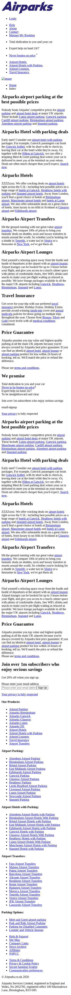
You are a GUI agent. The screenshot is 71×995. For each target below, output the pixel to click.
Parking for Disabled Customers (28, 926)
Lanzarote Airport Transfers (25, 905)
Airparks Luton (18, 723)
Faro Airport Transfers (22, 863)
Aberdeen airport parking (17, 123)
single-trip (36, 310)
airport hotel (33, 350)
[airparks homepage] (27, 12)
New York (23, 244)
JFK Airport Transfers (22, 901)
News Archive (17, 946)
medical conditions (44, 320)
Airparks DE (16, 726)
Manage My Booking (22, 35)
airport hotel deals (27, 113)
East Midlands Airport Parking (27, 768)
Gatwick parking (56, 116)
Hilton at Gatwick (33, 153)
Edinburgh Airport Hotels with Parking (32, 828)
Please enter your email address (20, 684)
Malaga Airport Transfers (24, 867)
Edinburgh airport (25, 210)
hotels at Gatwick (29, 190)
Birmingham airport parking (46, 120)
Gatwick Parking (19, 775)
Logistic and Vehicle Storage (26, 930)
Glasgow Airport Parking (24, 779)
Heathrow (58, 284)
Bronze (46, 317)
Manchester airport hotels (26, 200)
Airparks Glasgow (20, 719)
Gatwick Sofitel (15, 146)
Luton (37, 287)
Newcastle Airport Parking (25, 796)
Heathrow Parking (20, 782)
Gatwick (45, 284)
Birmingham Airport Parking (26, 762)
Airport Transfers (19, 743)
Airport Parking (18, 709)
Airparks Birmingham (22, 712)
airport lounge (59, 263)
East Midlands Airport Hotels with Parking (34, 824)
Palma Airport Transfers (23, 870)
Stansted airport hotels (29, 193)
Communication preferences (26, 970)
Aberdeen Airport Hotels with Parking (32, 814)
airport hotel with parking (47, 139)
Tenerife (20, 240)
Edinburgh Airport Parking (25, 772)
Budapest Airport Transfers (25, 887)
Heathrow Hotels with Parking (27, 838)
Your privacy (9, 413)
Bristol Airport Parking (22, 765)
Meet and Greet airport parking (27, 919)
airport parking (10, 354)
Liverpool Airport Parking (24, 789)
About (13, 28)
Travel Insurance (19, 72)
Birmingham (9, 287)
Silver (56, 317)
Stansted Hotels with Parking (26, 848)
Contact (13, 31)
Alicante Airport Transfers (24, 877)
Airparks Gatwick (19, 716)
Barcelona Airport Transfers (25, 874)
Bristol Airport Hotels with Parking (30, 821)
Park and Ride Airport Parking (27, 923)
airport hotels (56, 183)
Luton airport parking (31, 116)
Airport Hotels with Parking (25, 65)
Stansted (23, 287)
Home (12, 85)
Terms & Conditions (21, 960)
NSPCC (14, 953)
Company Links (18, 943)
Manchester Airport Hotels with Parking (33, 845)
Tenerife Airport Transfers (24, 894)
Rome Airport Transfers (23, 884)
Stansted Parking (19, 799)
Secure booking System (23, 967)
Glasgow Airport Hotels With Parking (31, 835)
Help (12, 25)
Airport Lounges (19, 68)
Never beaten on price (22, 55)
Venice (48, 240)
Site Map (14, 940)
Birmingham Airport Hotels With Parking (33, 818)
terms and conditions (26, 367)
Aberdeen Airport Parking (24, 758)
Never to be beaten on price (18, 387)
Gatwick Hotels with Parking (26, 831)
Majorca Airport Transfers (24, 891)
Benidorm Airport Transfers (25, 881)
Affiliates (14, 950)
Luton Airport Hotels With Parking (30, 842)
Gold (5, 320)
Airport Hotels (17, 62)
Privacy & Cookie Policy (24, 963)
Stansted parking (47, 123)
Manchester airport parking (18, 445)
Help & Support (18, 936)
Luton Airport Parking (22, 792)
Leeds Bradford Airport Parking (28, 786)
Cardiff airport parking (15, 120)
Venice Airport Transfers (23, 898)
